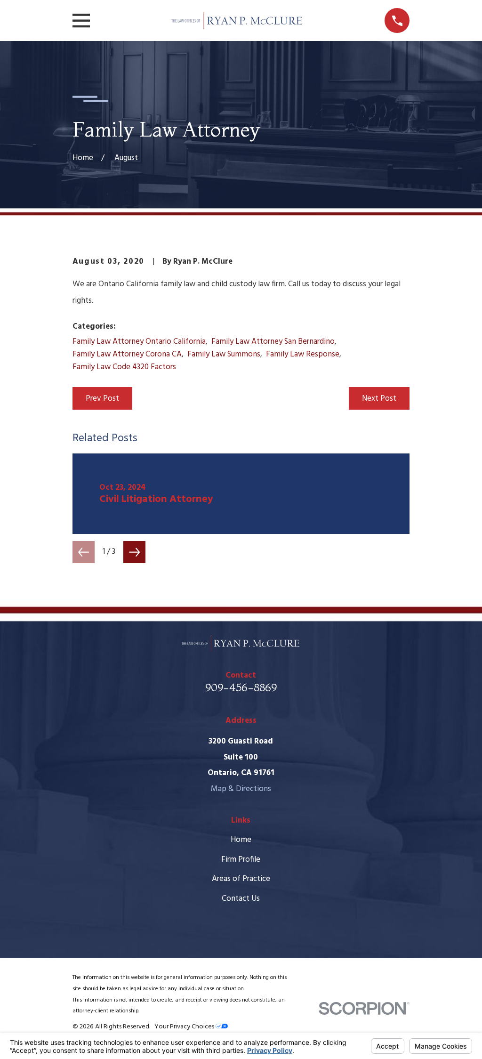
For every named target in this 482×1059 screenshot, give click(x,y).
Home (241, 839)
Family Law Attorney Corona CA (127, 354)
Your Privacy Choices (185, 1026)
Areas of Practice (241, 879)
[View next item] (134, 552)
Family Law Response (302, 354)
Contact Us (241, 898)
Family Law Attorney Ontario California (139, 341)
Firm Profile (240, 859)
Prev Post (102, 398)
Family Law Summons (223, 354)
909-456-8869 (241, 687)
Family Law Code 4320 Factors (124, 367)
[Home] (237, 20)
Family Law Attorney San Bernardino (273, 341)
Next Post (379, 398)
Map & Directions (241, 789)
